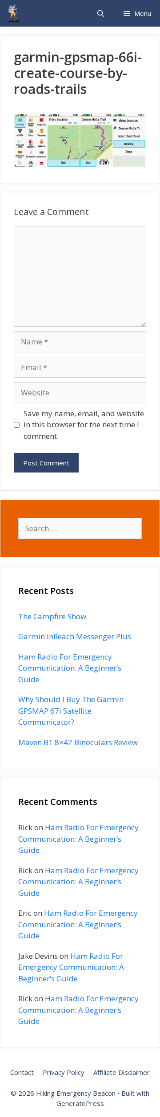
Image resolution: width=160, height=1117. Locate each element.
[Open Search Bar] (100, 13)
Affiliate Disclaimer (121, 1072)
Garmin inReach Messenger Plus (74, 636)
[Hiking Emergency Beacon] (13, 13)
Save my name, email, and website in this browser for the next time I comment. (84, 424)
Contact (22, 1072)
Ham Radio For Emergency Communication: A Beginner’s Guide (69, 668)
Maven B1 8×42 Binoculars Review (78, 742)
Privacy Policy (63, 1072)
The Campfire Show (52, 616)
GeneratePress (80, 1103)
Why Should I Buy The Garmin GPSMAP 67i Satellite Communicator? (71, 710)
